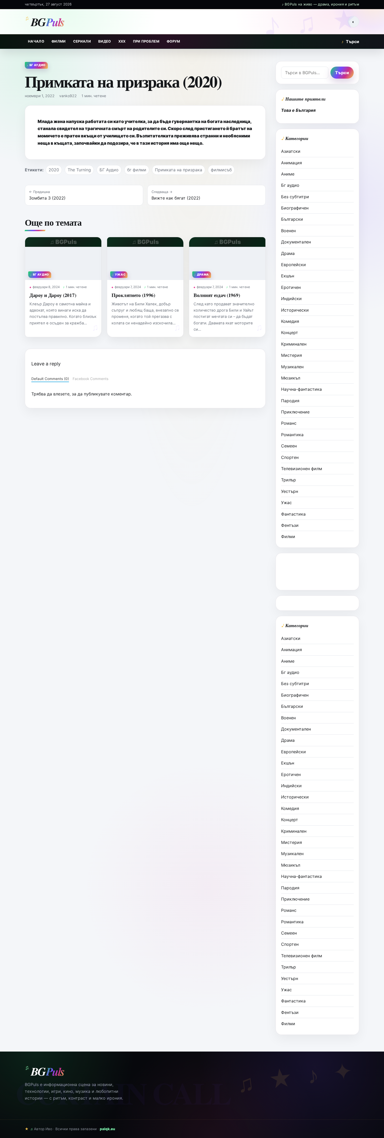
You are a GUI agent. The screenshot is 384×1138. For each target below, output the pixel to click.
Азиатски (290, 151)
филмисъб (221, 169)
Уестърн (289, 491)
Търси (350, 41)
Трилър (288, 479)
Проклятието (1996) (133, 295)
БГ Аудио (109, 169)
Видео (104, 41)
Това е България (298, 110)
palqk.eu (107, 1129)
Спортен (290, 457)
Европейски (293, 264)
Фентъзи (290, 525)
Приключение (295, 412)
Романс (288, 423)
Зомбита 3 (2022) (47, 198)
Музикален (292, 366)
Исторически (295, 310)
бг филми (136, 169)
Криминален (293, 344)
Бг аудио (290, 185)
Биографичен (295, 208)
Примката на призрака (178, 169)
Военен (288, 230)
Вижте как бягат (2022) (176, 198)
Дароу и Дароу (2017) (53, 295)
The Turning (79, 169)
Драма (288, 253)
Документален (296, 241)
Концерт (289, 332)
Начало (36, 41)
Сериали (82, 41)
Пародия (290, 400)
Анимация (291, 162)
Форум (173, 41)
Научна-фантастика (301, 389)
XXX (122, 41)
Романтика (292, 434)
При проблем (146, 41)
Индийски (291, 298)
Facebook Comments (90, 379)
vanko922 (68, 96)
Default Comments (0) (50, 379)
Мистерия (291, 355)
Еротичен (291, 287)
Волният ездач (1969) (217, 295)
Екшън (287, 275)
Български (292, 219)
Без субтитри (295, 196)
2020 (54, 169)
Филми (58, 41)
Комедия (290, 321)
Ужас (286, 502)
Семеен (289, 445)
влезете (61, 393)
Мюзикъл (290, 378)
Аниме (287, 174)
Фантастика (293, 514)
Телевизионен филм (301, 468)
